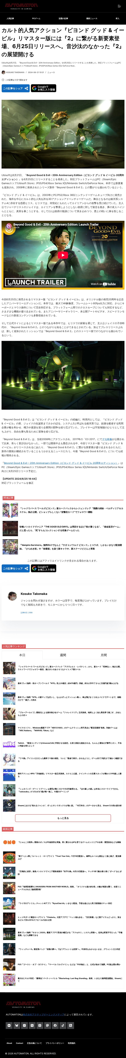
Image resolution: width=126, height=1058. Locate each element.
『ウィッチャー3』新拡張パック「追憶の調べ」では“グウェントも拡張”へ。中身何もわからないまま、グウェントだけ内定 (69, 949)
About (9, 1043)
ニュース (51, 72)
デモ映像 (107, 439)
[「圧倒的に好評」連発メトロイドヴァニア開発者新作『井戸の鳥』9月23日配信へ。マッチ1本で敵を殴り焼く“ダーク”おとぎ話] (9, 873)
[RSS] (70, 1025)
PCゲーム (36, 18)
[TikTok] (62, 1025)
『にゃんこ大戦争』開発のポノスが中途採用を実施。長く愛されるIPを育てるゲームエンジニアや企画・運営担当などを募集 (69, 842)
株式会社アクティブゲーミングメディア (43, 1014)
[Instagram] (24, 1025)
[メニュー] (119, 6)
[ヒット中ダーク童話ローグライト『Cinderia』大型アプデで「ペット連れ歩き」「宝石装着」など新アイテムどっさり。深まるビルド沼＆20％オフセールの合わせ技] (9, 919)
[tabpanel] (63, 741)
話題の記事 (63, 18)
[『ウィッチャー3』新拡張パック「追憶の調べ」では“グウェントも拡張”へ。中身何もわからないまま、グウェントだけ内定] (9, 949)
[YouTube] (9, 1025)
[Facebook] (55, 1025)
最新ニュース (91, 18)
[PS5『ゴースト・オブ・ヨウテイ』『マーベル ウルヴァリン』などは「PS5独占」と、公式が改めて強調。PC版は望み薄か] (9, 964)
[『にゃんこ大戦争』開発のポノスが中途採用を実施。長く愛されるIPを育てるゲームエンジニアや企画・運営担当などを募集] (9, 842)
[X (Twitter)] (32, 1025)
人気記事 (10, 18)
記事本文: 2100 (26, 613)
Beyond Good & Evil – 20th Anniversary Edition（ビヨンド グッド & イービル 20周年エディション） (61, 463)
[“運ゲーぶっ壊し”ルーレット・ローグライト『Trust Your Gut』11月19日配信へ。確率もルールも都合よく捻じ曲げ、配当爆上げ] (9, 857)
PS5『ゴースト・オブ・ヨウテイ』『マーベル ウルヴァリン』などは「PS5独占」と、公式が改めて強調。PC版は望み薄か (69, 964)
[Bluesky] (16, 1025)
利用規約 (71, 1043)
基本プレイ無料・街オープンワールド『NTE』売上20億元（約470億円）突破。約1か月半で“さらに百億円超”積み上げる (68, 683)
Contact (19, 1043)
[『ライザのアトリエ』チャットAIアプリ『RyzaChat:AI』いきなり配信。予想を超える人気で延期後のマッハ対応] (9, 903)
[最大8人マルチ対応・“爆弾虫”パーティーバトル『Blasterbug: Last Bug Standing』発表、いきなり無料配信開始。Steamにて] (9, 980)
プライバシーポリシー (55, 1043)
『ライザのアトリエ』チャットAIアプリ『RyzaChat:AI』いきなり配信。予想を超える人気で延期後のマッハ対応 (65, 903)
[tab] (22, 655)
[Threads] (39, 1025)
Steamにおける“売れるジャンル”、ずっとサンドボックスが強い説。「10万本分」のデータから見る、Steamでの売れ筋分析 (70, 805)
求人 (117, 18)
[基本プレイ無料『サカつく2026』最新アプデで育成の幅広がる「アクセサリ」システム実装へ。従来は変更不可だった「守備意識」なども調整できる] (9, 934)
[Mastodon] (47, 1025)
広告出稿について (34, 1043)
